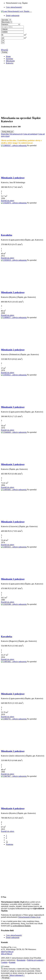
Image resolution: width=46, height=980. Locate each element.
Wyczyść (4, 50)
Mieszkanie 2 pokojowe (12, 177)
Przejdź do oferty (7, 201)
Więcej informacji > (17, 975)
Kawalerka (6, 235)
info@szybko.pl (7, 951)
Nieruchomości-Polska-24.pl (29, 917)
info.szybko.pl (6, 954)
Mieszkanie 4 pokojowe (12, 808)
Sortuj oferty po (7, 132)
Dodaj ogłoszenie (12, 937)
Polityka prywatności (35, 960)
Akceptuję (5, 978)
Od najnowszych (16, 134)
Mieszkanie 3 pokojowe (12, 292)
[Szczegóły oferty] (14, 145)
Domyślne (5, 134)
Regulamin (21, 960)
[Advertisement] (23, 89)
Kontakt (12, 962)
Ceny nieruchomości (14, 7)
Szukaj (4, 52)
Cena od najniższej (30, 134)
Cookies (4, 962)
